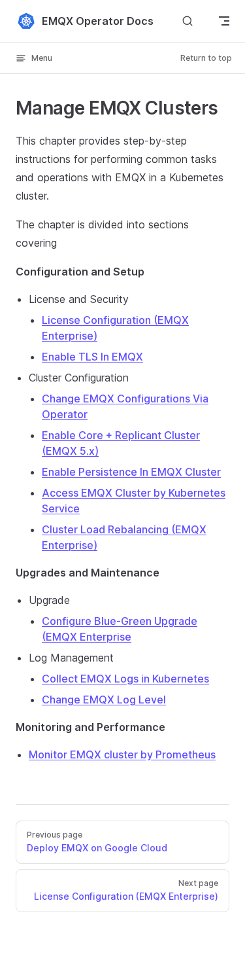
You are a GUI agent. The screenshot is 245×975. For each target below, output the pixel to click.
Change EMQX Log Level (104, 699)
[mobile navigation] (224, 21)
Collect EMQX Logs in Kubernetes (125, 678)
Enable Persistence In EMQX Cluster (131, 471)
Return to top (206, 58)
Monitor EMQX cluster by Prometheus (122, 754)
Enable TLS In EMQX (92, 356)
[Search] (187, 21)
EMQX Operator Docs (98, 20)
